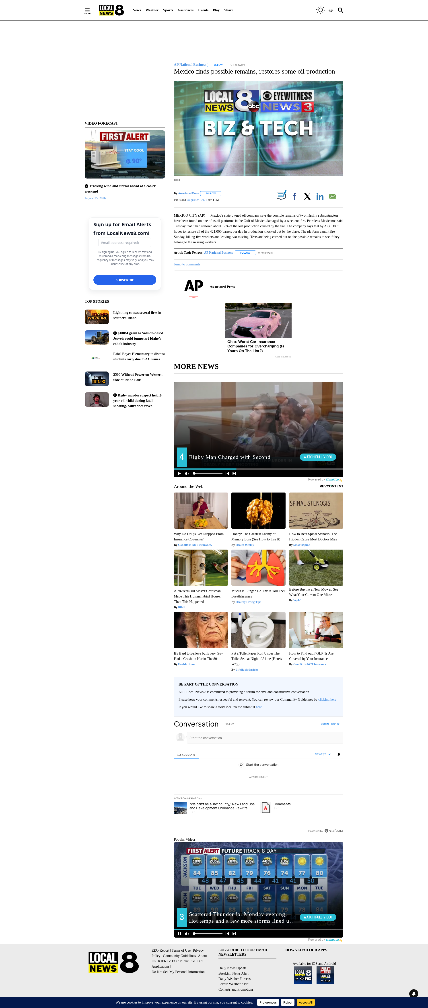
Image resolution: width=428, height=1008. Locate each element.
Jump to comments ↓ (188, 264)
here (259, 707)
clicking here (327, 699)
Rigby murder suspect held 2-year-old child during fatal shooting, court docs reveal (137, 400)
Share (228, 10)
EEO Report (160, 950)
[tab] (186, 754)
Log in (325, 724)
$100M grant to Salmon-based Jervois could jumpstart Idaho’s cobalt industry (138, 338)
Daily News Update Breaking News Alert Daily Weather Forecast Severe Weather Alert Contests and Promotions (235, 978)
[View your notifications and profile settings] (338, 754)
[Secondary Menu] (90, 10)
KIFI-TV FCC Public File (176, 961)
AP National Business (218, 252)
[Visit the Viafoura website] (333, 831)
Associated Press (188, 193)
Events (203, 10)
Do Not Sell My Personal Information (178, 972)
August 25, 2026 (95, 198)
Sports (168, 10)
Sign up (335, 724)
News (137, 10)
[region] (258, 777)
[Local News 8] (111, 10)
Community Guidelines (179, 956)
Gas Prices (185, 10)
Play (216, 10)
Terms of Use (181, 950)
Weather (152, 10)
